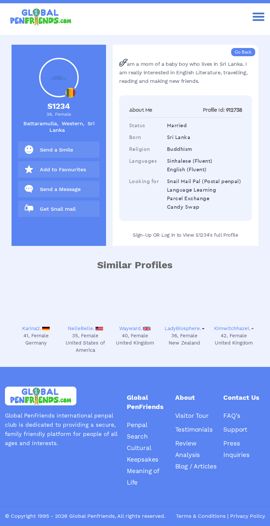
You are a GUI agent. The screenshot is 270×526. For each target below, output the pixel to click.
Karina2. (31, 328)
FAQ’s (231, 415)
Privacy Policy (247, 516)
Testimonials (194, 429)
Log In (168, 235)
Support (235, 429)
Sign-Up (142, 235)
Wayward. (130, 328)
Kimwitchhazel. (232, 328)
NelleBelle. (81, 328)
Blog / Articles (196, 466)
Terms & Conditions (201, 516)
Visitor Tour (192, 415)
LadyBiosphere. (183, 328)
